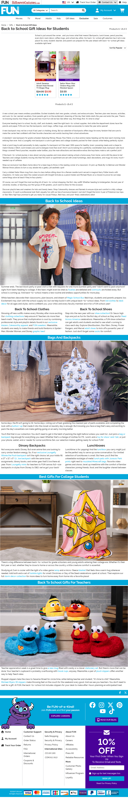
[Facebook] (93, 705)
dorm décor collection (15, 576)
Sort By (116, 48)
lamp (56, 570)
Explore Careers (60, 716)
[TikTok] (112, 711)
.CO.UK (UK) (50, 753)
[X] (111, 705)
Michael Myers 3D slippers (13, 682)
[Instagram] (101, 705)
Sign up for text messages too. (106, 773)
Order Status (30, 740)
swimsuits (96, 290)
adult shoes (90, 328)
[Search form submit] (83, 10)
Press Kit (70, 753)
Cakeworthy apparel (18, 325)
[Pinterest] (119, 705)
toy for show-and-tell (108, 437)
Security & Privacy (53, 740)
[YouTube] (103, 711)
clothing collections (14, 316)
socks (97, 331)
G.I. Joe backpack (22, 458)
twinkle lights (36, 573)
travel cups (63, 671)
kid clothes (111, 301)
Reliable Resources (75, 757)
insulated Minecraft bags (94, 461)
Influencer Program (75, 773)
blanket (82, 570)
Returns (27, 744)
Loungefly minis (19, 464)
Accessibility (72, 749)
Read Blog (108, 720)
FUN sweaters (39, 325)
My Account (10, 738)
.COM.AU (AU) (51, 757)
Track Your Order (88, 2)
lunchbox (101, 449)
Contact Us (107, 2)
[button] (105, 10)
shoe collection (102, 313)
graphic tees (38, 331)
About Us (70, 736)
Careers (69, 740)
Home (8, 732)
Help (124, 2)
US (68, 2)
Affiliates (70, 744)
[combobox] (65, 10)
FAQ (26, 749)
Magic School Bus (75, 298)
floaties (71, 290)
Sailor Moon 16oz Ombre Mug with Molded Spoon (67, 85)
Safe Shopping (51, 736)
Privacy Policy (51, 744)
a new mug (53, 668)
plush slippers (103, 671)
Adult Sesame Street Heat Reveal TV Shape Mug (44, 85)
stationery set (91, 668)
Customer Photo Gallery (73, 767)
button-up (17, 426)
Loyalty (69, 777)
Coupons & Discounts (29, 762)
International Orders (30, 754)
